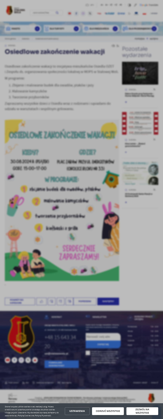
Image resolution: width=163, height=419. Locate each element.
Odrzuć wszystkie (108, 411)
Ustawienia (77, 411)
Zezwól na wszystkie (142, 411)
